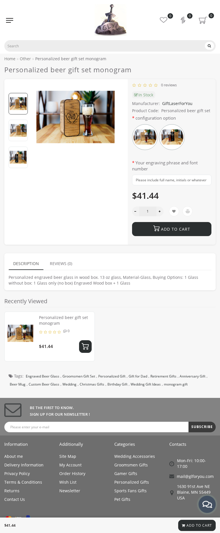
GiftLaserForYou (177, 103)
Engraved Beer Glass (42, 376)
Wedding (69, 384)
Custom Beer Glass (44, 384)
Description (26, 263)
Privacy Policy (17, 473)
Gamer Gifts (125, 473)
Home (9, 58)
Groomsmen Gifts (131, 465)
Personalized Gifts (131, 482)
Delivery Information (24, 465)
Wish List (67, 482)
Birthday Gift (117, 384)
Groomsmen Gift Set (78, 376)
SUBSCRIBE (202, 426)
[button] (18, 88)
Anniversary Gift (192, 376)
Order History (72, 473)
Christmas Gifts (92, 384)
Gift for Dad (138, 376)
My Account (70, 465)
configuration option (155, 118)
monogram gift (176, 384)
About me (13, 456)
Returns (11, 490)
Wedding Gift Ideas (146, 384)
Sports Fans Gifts (130, 490)
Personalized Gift (111, 376)
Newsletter (69, 490)
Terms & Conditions (23, 482)
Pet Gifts (122, 499)
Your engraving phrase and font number (165, 166)
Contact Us (14, 499)
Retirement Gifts (163, 376)
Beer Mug (17, 384)
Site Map (67, 456)
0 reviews (168, 84)
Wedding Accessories (134, 456)
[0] (183, 21)
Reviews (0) (61, 263)
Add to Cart (198, 525)
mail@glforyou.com (195, 476)
